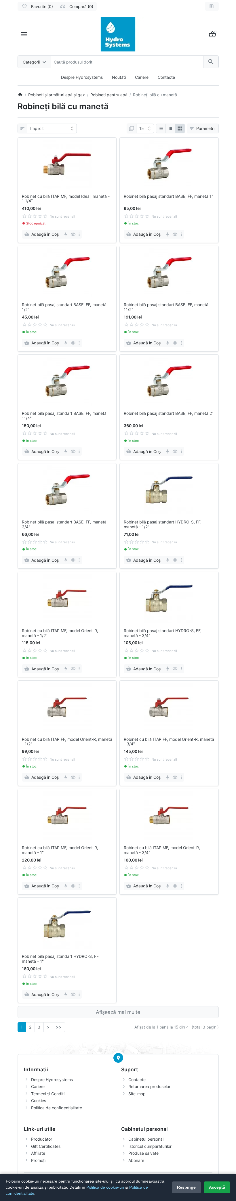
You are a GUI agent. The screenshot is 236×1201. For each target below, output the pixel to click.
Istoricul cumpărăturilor (150, 1146)
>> (59, 1027)
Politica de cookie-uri (105, 1187)
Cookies (38, 1100)
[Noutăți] (212, 6)
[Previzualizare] (73, 234)
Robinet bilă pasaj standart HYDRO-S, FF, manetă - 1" (61, 959)
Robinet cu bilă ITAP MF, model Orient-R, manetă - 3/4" (162, 850)
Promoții (38, 1160)
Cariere (142, 77)
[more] (79, 234)
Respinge (186, 1187)
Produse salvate (143, 1153)
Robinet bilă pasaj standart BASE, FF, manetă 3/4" (64, 524)
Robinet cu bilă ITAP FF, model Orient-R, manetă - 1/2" (67, 742)
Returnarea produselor (149, 1086)
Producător (41, 1139)
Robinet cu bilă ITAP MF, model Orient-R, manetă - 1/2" (60, 633)
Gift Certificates (45, 1146)
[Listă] (161, 128)
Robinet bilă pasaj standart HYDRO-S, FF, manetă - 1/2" (162, 524)
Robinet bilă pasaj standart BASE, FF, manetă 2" (169, 413)
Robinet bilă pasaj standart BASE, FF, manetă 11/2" (166, 307)
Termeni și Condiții (48, 1093)
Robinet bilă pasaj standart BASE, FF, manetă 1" (168, 196)
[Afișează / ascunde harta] (118, 1058)
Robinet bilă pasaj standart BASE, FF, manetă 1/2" (64, 307)
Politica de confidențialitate (56, 1107)
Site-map (137, 1093)
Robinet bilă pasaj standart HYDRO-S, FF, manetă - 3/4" (162, 633)
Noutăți (119, 77)
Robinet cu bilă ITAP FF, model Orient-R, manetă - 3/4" (169, 742)
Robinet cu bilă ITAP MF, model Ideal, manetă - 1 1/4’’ (66, 199)
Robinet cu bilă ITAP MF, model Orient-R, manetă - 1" (60, 850)
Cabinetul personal (145, 1139)
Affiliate (38, 1153)
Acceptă (217, 1187)
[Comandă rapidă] (65, 234)
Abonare (136, 1160)
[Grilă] (170, 128)
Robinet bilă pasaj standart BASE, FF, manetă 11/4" (64, 416)
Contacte (166, 77)
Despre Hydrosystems (82, 77)
